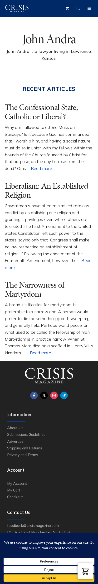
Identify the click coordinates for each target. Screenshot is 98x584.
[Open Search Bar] (78, 8)
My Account (17, 483)
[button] (85, 571)
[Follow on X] (44, 395)
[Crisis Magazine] (17, 8)
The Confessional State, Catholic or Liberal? (41, 111)
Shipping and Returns (24, 448)
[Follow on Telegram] (64, 395)
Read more (41, 168)
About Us (15, 427)
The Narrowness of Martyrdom (34, 289)
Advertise (15, 441)
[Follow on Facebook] (34, 395)
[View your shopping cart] (67, 8)
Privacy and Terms (22, 454)
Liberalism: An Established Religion (46, 190)
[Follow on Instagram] (54, 395)
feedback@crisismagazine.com (33, 525)
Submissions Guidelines (26, 434)
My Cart (13, 490)
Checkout (15, 496)
